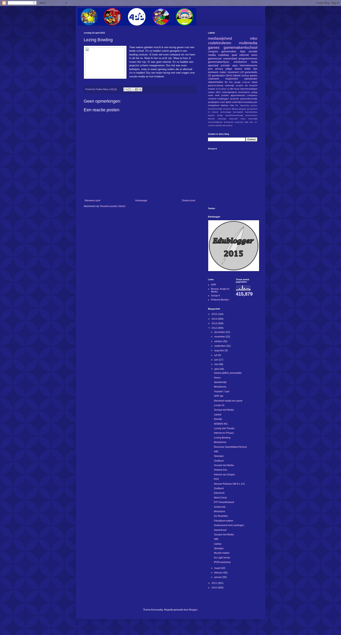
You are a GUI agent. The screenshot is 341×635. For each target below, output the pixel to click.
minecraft (233, 119)
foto (231, 82)
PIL (237, 105)
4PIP (213, 284)
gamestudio (251, 72)
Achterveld (219, 507)
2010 (215, 587)
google (237, 82)
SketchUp (244, 105)
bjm (255, 68)
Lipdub (217, 414)
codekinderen (219, 43)
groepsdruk (252, 109)
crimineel (212, 98)
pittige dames (234, 68)
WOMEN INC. (221, 423)
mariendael (230, 58)
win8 (217, 95)
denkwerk (213, 72)
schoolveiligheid (215, 122)
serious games (249, 75)
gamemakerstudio (248, 98)
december (220, 332)
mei (216, 364)
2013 (215, 323)
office (218, 92)
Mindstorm (219, 511)
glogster (242, 109)
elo (246, 85)
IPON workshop (222, 562)
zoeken (229, 125)
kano (222, 102)
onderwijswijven (229, 92)
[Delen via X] (133, 89)
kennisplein (238, 112)
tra (226, 82)
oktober (218, 341)
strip (246, 122)
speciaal (213, 65)
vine (251, 122)
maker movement (229, 72)
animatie (225, 65)
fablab (254, 82)
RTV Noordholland (224, 502)
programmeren (248, 58)
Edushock (219, 493)
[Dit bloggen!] (129, 89)
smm (254, 54)
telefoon (224, 105)
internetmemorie (248, 65)
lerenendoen (251, 115)
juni (216, 359)
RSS (216, 479)
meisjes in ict (214, 89)
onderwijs (229, 85)
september (220, 346)
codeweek (213, 78)
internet (244, 54)
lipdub (228, 102)
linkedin (211, 119)
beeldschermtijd (215, 109)
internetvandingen (248, 89)
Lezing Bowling (222, 437)
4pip (242, 51)
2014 (215, 319)
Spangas (219, 456)
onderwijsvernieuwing (242, 102)
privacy (219, 68)
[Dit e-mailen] (125, 89)
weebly (218, 125)
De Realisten (221, 516)
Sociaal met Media (224, 409)
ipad (234, 54)
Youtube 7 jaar (222, 391)
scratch (239, 85)
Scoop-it (215, 295)
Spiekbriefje (220, 382)
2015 (215, 314)
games (214, 47)
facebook (234, 98)
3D (209, 75)
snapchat (239, 122)
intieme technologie (221, 112)
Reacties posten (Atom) (112, 206)
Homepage (141, 200)
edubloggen (223, 98)
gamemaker (228, 51)
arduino (253, 105)
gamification (218, 75)
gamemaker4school (240, 47)
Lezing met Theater (224, 428)
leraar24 (253, 85)
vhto (232, 105)
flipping (235, 109)
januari (218, 577)
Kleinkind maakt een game (228, 400)
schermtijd (252, 119)
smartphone (213, 105)
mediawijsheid (220, 38)
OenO (229, 75)
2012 (215, 328)
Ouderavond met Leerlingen (229, 525)
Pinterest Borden (220, 299)
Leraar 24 (219, 405)
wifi (223, 125)
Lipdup (217, 543)
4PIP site (218, 396)
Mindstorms (220, 386)
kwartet (211, 115)
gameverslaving (215, 85)
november (220, 336)
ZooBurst (219, 460)
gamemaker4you (218, 61)
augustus (219, 350)
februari (218, 572)
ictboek (237, 75)
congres (213, 51)
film (231, 89)
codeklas (223, 54)
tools (254, 61)
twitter (248, 68)
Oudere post (188, 200)
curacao (246, 82)
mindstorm (240, 61)
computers (252, 95)
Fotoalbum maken (223, 520)
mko (253, 38)
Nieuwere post (92, 200)
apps (235, 65)
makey (211, 92)
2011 (215, 583)
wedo (210, 95)
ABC (216, 451)
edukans (227, 109)
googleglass (213, 102)
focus (237, 89)
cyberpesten (250, 78)
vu (228, 89)
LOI (242, 72)
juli (216, 355)
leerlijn (220, 115)
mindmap (222, 119)
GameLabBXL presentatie (228, 373)
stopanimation (215, 82)
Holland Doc (220, 469)
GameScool (220, 530)
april (217, 369)
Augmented (231, 78)
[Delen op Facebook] (137, 89)
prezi (223, 89)
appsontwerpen (237, 95)
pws (255, 102)
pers (210, 68)
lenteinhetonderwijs (234, 115)
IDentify (218, 419)
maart (217, 568)
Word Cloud (220, 497)
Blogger (193, 609)
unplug (254, 92)
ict (209, 112)
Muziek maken (222, 553)
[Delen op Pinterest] (140, 89)
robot (243, 119)
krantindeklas (251, 112)
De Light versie (222, 557)
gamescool (215, 58)
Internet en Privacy (224, 433)
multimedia (248, 43)
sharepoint (228, 122)
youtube (225, 95)
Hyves (217, 377)
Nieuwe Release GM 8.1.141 (229, 483)
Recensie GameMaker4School (230, 447)
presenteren (244, 92)
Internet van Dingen (224, 474)
